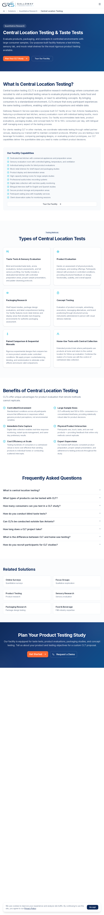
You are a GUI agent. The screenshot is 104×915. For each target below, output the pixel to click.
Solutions (12, 11)
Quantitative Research (28, 11)
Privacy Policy (30, 908)
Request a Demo (65, 654)
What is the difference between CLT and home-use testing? (36, 537)
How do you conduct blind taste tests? (25, 513)
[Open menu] (99, 4)
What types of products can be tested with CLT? (30, 498)
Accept (92, 907)
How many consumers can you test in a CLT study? (31, 506)
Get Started (35, 654)
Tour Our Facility (42, 58)
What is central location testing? (21, 490)
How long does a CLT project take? (22, 529)
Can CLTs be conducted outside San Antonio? (28, 521)
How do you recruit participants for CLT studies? (30, 544)
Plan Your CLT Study (14, 58)
